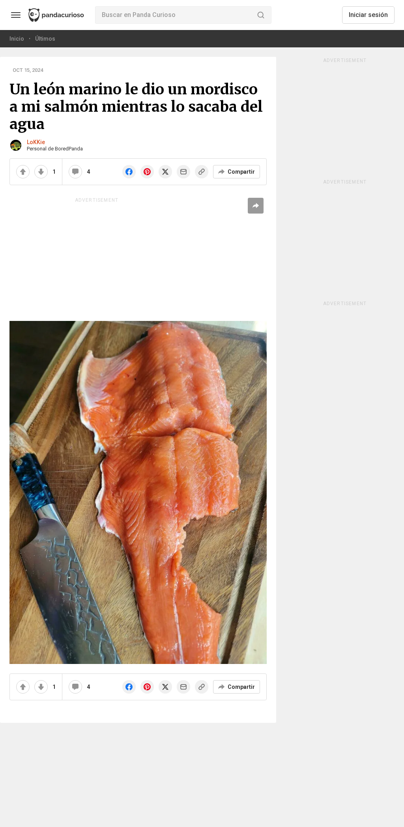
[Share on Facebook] (129, 171)
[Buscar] (261, 15)
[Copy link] (201, 171)
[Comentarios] (75, 171)
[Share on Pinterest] (147, 171)
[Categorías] (15, 15)
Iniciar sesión (368, 15)
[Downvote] (41, 171)
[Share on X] (165, 171)
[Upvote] (23, 171)
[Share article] (256, 206)
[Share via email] (183, 171)
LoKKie (36, 142)
